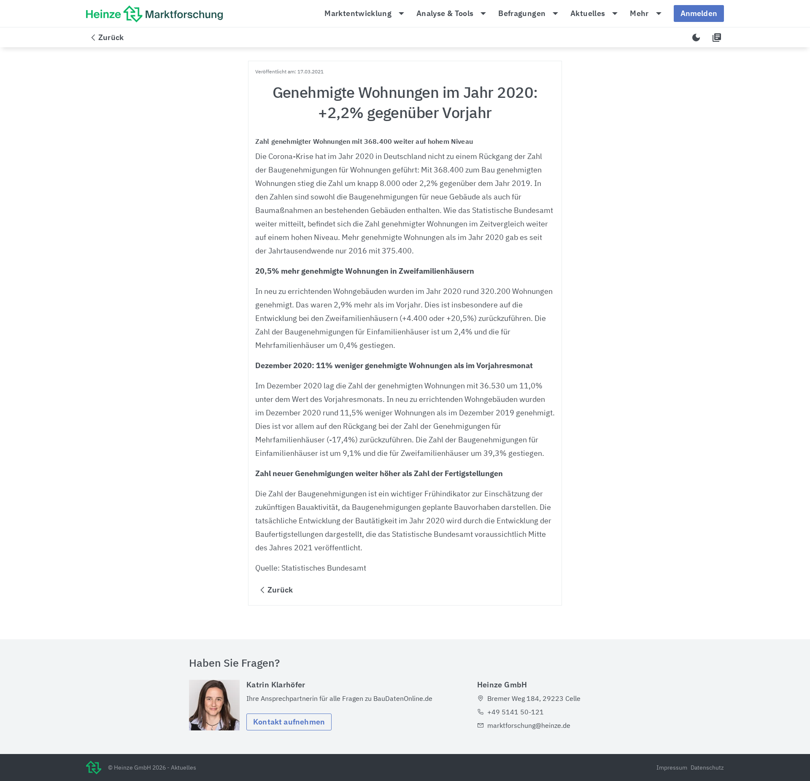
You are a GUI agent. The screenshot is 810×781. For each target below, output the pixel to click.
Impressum (671, 767)
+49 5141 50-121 (515, 712)
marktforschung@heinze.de (528, 725)
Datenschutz (707, 767)
